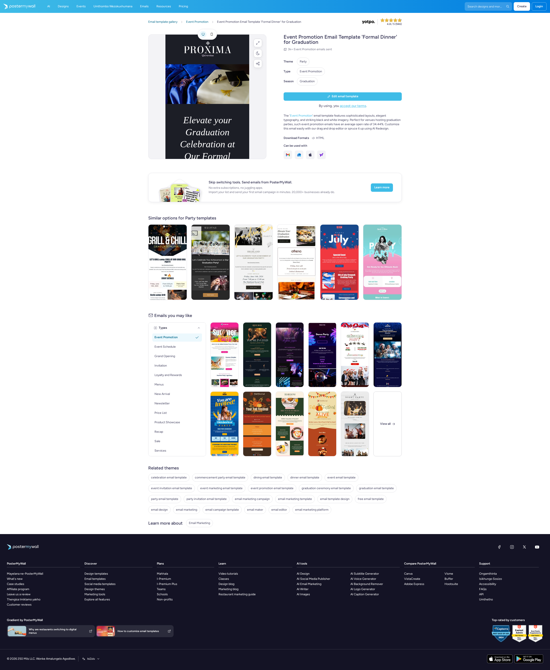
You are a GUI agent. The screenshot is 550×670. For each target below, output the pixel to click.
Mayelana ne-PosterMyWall (25, 574)
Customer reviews (19, 604)
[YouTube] (537, 547)
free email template (371, 499)
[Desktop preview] (203, 34)
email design (159, 510)
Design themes (94, 589)
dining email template (268, 477)
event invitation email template (171, 488)
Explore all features (97, 599)
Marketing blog (228, 589)
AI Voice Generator (363, 579)
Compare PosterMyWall (420, 563)
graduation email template (376, 488)
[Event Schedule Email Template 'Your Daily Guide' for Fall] (257, 423)
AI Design (303, 574)
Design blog (226, 584)
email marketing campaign (252, 499)
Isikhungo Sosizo (490, 579)
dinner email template (304, 477)
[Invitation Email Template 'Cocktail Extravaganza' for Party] (257, 354)
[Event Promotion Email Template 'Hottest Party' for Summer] (224, 354)
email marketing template (295, 499)
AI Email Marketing (309, 584)
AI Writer (303, 589)
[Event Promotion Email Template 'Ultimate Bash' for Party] (382, 262)
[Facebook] (499, 547)
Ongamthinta (488, 574)
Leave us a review (19, 594)
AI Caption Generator (364, 594)
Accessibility (487, 584)
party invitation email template (206, 499)
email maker (255, 510)
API (481, 594)
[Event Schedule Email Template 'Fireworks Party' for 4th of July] (339, 262)
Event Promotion (311, 71)
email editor (279, 510)
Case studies (15, 584)
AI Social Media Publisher (313, 579)
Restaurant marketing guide (237, 594)
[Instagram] (512, 547)
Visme (449, 574)
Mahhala (162, 574)
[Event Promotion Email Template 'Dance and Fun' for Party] (322, 354)
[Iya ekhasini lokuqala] (17, 6)
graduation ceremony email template (326, 488)
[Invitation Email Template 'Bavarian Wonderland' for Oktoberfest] (224, 423)
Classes (223, 579)
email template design (335, 499)
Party (303, 61)
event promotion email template (272, 488)
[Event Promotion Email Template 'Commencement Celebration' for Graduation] (210, 262)
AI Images (303, 594)
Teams (161, 589)
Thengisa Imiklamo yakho (23, 599)
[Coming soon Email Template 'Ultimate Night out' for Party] (355, 423)
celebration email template (169, 477)
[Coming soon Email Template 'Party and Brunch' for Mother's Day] (290, 423)
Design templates (96, 574)
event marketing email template (221, 488)
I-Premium (164, 579)
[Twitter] (524, 547)
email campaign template (222, 510)
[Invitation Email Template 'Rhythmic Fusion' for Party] (290, 354)
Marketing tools (94, 594)
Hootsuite (451, 584)
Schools (162, 594)
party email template (164, 499)
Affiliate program (18, 589)
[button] (258, 43)
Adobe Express (414, 584)
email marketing (186, 510)
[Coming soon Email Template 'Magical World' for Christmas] (387, 354)
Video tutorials (228, 574)
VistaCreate (412, 579)
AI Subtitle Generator (364, 574)
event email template (341, 477)
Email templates (95, 579)
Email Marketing (199, 523)
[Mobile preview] (211, 34)
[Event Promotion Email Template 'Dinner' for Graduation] (296, 262)
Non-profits (165, 599)
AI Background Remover (366, 584)
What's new (15, 579)
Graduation (307, 81)
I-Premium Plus (167, 584)
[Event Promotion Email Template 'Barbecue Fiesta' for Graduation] (167, 262)
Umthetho (486, 599)
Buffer (449, 579)
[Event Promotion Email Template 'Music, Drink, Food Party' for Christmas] (355, 354)
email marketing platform (311, 510)
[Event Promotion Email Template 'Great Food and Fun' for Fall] (322, 423)
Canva (408, 574)
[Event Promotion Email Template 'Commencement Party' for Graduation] (253, 262)
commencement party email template (220, 477)
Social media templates (100, 584)
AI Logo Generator (362, 589)
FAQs (483, 589)
